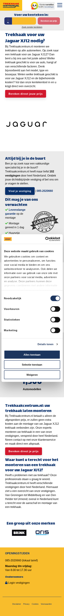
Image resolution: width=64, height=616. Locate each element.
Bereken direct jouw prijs (26, 93)
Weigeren (32, 374)
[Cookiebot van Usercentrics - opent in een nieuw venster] (45, 239)
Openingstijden (17, 553)
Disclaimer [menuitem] (16, 604)
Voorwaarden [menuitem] (46, 604)
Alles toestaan (32, 354)
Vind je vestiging (20, 191)
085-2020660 (45, 190)
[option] (19, 532)
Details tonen (45, 344)
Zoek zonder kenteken (32, 27)
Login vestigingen (19, 582)
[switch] (55, 309)
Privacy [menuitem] (26, 604)
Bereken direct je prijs (24, 451)
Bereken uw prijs (49, 21)
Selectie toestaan (32, 364)
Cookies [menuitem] (35, 604)
